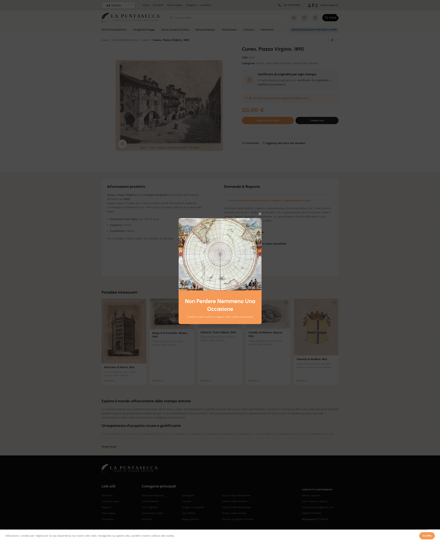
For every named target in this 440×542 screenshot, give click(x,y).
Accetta (427, 535)
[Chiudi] (260, 213)
